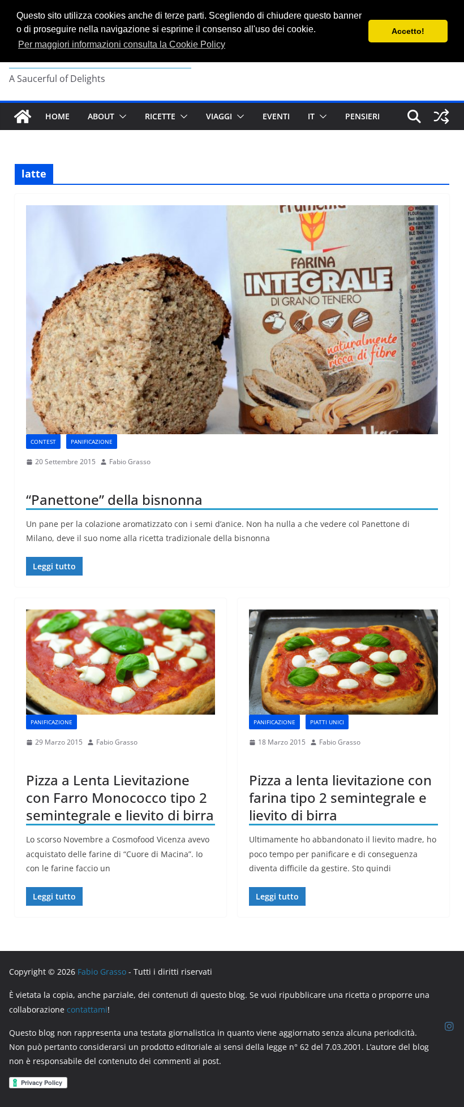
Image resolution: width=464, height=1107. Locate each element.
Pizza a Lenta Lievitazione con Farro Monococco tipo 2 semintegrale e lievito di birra (120, 797)
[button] (120, 116)
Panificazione (92, 442)
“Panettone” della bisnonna (114, 499)
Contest (43, 442)
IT (311, 116)
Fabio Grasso (130, 461)
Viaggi (219, 116)
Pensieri (362, 116)
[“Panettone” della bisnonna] (232, 319)
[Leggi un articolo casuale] (441, 116)
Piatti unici (327, 722)
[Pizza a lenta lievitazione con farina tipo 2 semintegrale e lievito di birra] (343, 662)
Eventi (276, 116)
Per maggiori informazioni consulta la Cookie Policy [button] (121, 44)
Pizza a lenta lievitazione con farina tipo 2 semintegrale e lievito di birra (340, 797)
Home (57, 116)
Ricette (160, 116)
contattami (87, 1009)
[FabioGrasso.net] (22, 116)
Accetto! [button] (408, 31)
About (101, 116)
